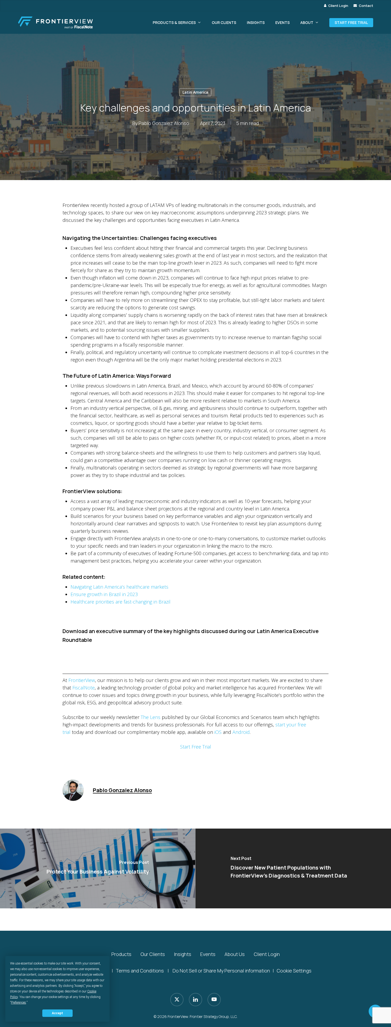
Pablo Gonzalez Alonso (164, 123)
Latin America (195, 92)
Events (207, 954)
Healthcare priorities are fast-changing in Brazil (120, 601)
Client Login (267, 954)
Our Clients (152, 954)
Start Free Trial (195, 746)
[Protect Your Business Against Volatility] (98, 868)
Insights (182, 954)
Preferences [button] (18, 1002)
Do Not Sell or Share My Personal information (221, 970)
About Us (234, 954)
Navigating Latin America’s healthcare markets (119, 587)
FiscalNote (83, 687)
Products (121, 954)
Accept (57, 1013)
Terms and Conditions (140, 970)
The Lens (150, 717)
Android (241, 732)
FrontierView (81, 680)
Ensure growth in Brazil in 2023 (104, 594)
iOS (218, 732)
